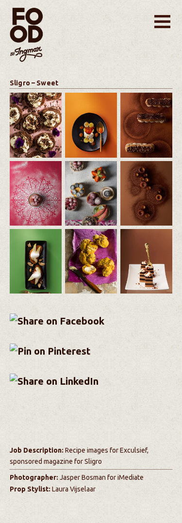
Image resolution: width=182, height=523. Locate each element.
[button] (162, 21)
